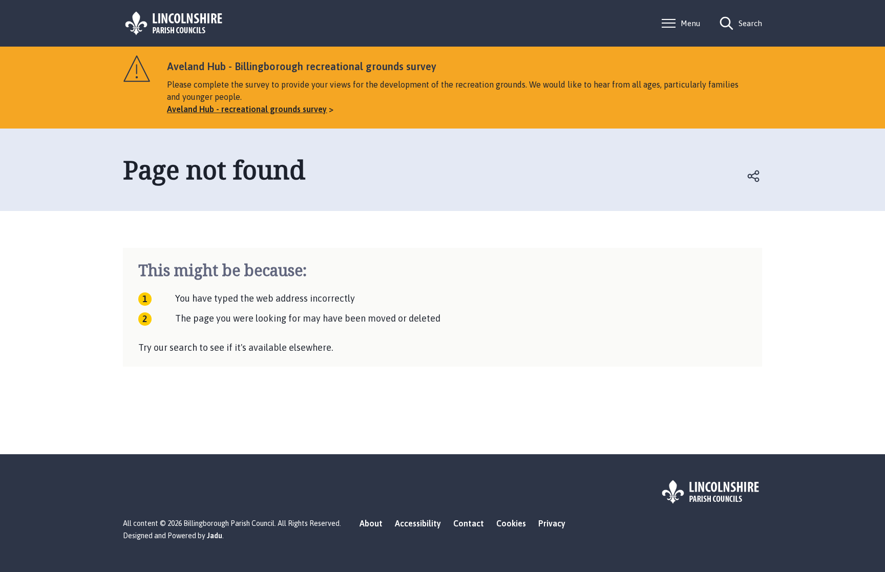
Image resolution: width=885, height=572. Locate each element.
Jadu (214, 536)
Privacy (551, 523)
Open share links (754, 176)
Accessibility (418, 523)
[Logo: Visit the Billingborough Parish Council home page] (174, 23)
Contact (468, 523)
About (371, 523)
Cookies (511, 523)
